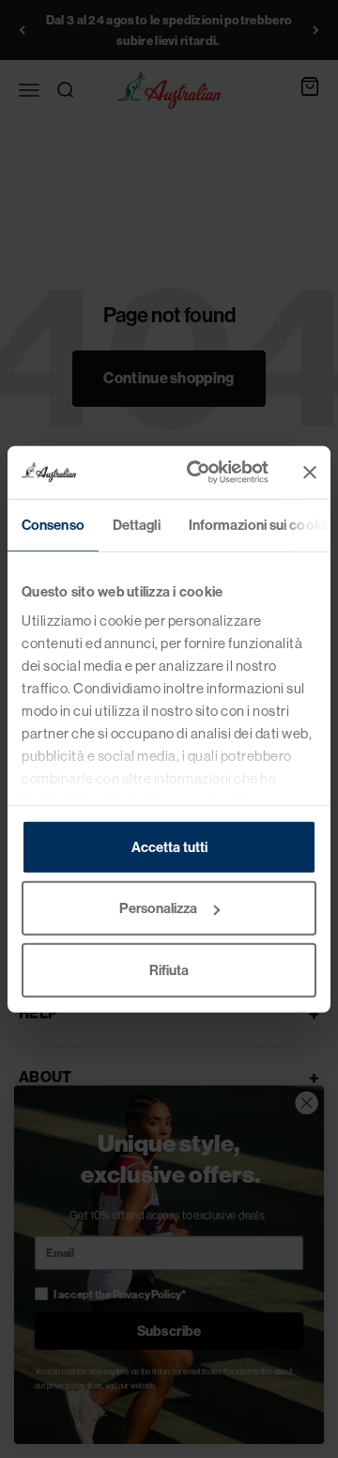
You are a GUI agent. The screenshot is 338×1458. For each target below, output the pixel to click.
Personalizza (158, 908)
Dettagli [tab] (137, 524)
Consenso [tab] (53, 524)
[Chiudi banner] (309, 472)
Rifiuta (169, 969)
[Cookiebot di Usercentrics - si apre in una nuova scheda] (198, 472)
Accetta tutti (169, 846)
